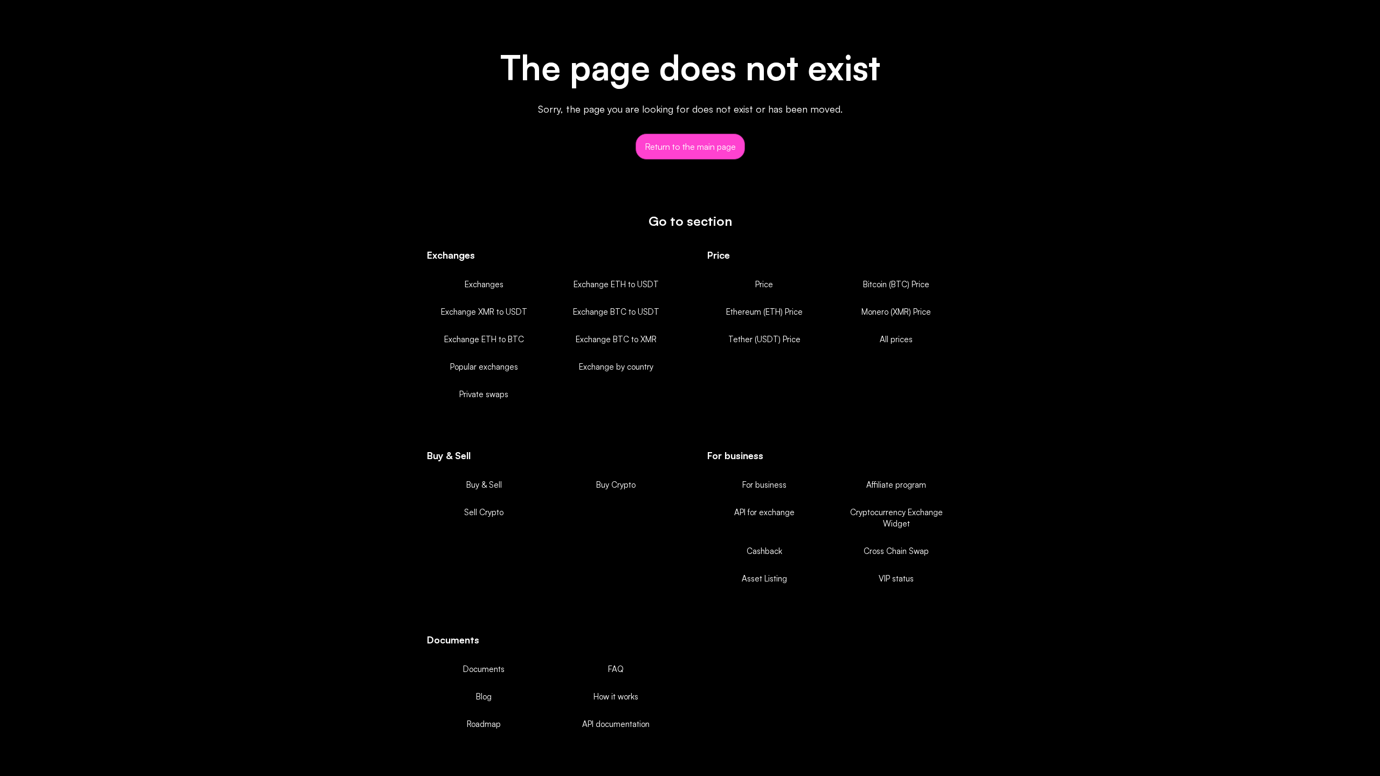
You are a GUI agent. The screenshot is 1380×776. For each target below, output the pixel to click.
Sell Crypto (483, 512)
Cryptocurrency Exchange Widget (896, 518)
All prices (896, 339)
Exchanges (484, 284)
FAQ (616, 669)
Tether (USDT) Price (764, 339)
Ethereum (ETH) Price (764, 312)
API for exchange (764, 512)
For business (764, 485)
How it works (616, 696)
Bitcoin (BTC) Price (896, 284)
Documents (484, 669)
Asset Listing (764, 578)
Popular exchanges (484, 367)
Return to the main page (690, 146)
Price (764, 284)
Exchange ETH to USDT (616, 284)
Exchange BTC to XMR (616, 339)
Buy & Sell (484, 485)
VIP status (896, 578)
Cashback (764, 551)
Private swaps (483, 394)
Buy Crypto (616, 485)
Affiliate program (896, 485)
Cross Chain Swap (896, 551)
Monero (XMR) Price (896, 312)
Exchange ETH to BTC (484, 339)
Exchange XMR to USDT (484, 312)
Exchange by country (616, 367)
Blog (484, 696)
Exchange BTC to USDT (616, 312)
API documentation (616, 724)
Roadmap (484, 724)
